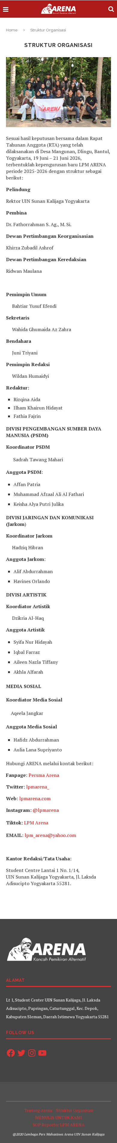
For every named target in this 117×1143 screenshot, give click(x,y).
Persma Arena (43, 775)
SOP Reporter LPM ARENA (59, 1124)
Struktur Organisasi (74, 1110)
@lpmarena (46, 810)
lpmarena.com (35, 798)
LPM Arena (36, 822)
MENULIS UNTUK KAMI (58, 1117)
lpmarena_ (37, 786)
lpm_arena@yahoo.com (50, 835)
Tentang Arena (38, 1110)
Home (12, 30)
